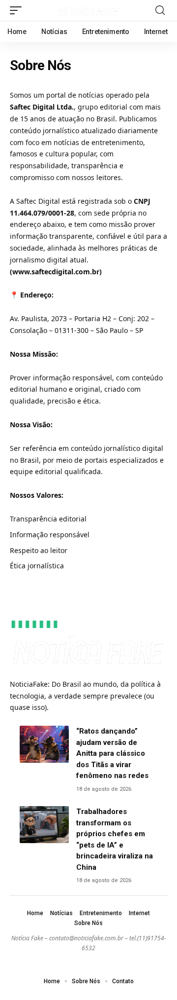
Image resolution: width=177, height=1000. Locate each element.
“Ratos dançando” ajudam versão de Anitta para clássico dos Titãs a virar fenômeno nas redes (112, 753)
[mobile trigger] (18, 10)
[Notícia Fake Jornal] (88, 10)
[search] (160, 10)
